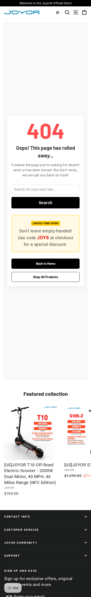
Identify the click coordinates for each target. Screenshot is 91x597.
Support (12, 555)
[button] (59, 13)
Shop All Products (45, 277)
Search (45, 202)
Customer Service (21, 529)
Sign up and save (20, 570)
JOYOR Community (20, 542)
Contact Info (17, 516)
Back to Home (45, 263)
